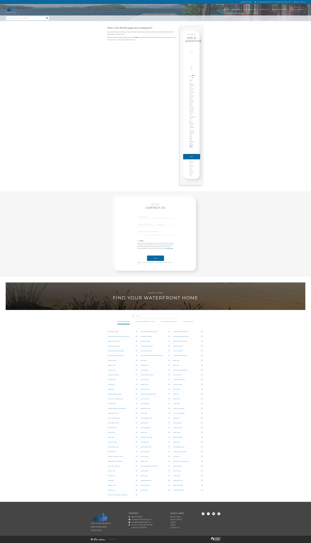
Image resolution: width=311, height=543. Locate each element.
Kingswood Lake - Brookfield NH (117, 408)
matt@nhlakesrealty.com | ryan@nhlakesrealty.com (273, 2)
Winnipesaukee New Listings (149, 331)
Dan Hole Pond (177, 375)
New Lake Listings (113, 331)
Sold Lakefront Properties (180, 331)
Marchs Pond (144, 423)
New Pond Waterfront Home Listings (118, 336)
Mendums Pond (177, 427)
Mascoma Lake (112, 427)
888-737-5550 (247, 2)
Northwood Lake (178, 437)
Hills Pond (176, 394)
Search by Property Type (145, 321)
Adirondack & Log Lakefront (116, 355)
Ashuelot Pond (112, 360)
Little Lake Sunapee (178, 408)
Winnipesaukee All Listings (180, 336)
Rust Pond (176, 456)
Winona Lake (144, 490)
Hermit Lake (176, 389)
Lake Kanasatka (145, 403)
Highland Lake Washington (148, 394)
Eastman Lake (145, 379)
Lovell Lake (176, 418)
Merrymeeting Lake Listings (116, 351)
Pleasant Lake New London (115, 456)
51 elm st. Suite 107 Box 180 (142, 526)
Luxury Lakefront (178, 351)
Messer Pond (111, 432)
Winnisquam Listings (114, 346)
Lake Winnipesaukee (169, 321)
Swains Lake (176, 475)
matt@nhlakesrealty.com (142, 520)
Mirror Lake (111, 437)
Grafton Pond (144, 384)
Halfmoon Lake (145, 389)
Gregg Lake (111, 389)
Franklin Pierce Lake (179, 379)
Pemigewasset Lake (179, 447)
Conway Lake (144, 370)
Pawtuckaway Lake (113, 447)
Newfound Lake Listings (180, 341)
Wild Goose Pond (178, 485)
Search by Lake (124, 321)
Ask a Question (298, 9)
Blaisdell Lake (144, 365)
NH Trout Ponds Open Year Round (118, 495)
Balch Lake (176, 360)
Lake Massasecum (146, 427)
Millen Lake (144, 432)
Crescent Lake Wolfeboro (180, 370)
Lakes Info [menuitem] (236, 9)
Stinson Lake (111, 471)
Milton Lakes (176, 432)
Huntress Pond (145, 399)
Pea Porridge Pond (146, 447)
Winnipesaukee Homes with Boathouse (152, 355)
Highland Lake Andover (114, 394)
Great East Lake (177, 384)
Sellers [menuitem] (173, 525)
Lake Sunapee (188, 321)
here (136, 37)
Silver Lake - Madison (114, 466)
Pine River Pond (145, 451)
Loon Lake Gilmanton (114, 418)
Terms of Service (169, 262)
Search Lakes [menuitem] (175, 517)
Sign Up (303, 2)
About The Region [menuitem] (279, 9)
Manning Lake (177, 423)
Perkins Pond (111, 451)
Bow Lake (176, 365)
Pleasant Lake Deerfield (180, 451)
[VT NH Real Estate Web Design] (215, 539)
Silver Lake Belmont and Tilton (149, 466)
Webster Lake (112, 485)
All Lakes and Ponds (146, 336)
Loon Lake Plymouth (146, 418)
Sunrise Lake (111, 475)
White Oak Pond (145, 485)
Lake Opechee (145, 442)
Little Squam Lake (113, 413)
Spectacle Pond (177, 466)
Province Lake (144, 456)
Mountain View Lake (146, 437)
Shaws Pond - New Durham (181, 461)
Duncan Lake (111, 379)
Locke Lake (144, 413)
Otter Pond (176, 442)
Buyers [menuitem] (173, 522)
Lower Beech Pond (113, 423)
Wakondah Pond (178, 480)
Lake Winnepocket (178, 490)
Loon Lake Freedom (179, 413)
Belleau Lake (111, 365)
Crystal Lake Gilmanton (147, 375)
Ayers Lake (144, 360)
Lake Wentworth (178, 346)
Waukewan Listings (146, 351)
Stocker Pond (144, 471)
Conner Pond (111, 370)
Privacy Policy (169, 248)
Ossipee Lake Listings (147, 346)
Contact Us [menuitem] (264, 9)
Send (191, 156)
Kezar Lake (176, 403)
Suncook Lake (177, 471)
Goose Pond (111, 384)
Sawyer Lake (144, 461)
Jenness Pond (112, 403)
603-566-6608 (96, 530)
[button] (47, 18)
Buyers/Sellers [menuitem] (250, 9)
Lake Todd (111, 480)
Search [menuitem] (226, 9)
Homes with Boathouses (180, 355)
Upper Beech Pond (146, 480)
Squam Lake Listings (114, 341)
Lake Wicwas (111, 490)
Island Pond (176, 399)
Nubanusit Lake (112, 442)
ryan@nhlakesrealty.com (141, 522)
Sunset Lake (144, 475)
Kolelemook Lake (145, 408)
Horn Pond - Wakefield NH (115, 399)
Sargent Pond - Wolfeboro (115, 461)
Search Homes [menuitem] (176, 520)
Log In (297, 2)
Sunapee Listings (145, 341)
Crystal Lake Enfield (113, 375)
